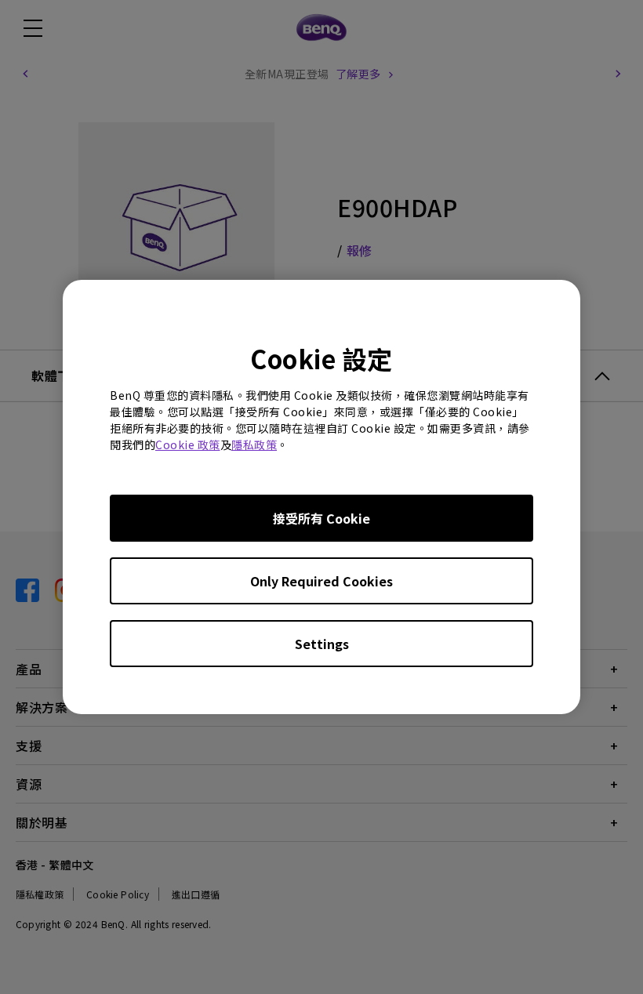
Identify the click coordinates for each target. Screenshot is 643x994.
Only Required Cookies (321, 580)
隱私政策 (254, 444)
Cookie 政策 (187, 444)
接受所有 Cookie (321, 518)
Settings (322, 643)
